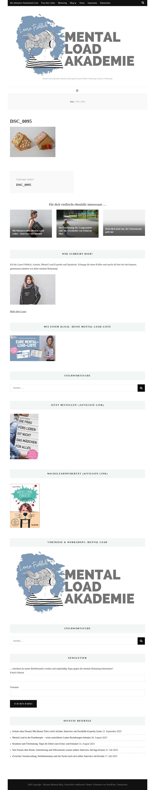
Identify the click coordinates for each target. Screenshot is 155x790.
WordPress (111, 784)
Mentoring (62, 3)
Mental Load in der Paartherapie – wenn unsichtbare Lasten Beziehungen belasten (51, 737)
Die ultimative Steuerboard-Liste (24, 3)
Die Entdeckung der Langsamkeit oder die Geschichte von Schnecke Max (75, 230)
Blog (72, 3)
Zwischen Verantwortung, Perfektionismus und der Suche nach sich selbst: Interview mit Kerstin (58, 756)
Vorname (14, 687)
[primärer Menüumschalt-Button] (77, 90)
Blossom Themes (85, 784)
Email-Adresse (17, 672)
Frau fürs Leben (48, 3)
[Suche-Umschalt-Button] (143, 3)
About (82, 3)
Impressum (92, 3)
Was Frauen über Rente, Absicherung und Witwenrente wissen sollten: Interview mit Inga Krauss (58, 750)
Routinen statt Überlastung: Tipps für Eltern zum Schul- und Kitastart (45, 743)
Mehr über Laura (18, 311)
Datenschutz (105, 3)
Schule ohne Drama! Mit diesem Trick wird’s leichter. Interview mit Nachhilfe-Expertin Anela (57, 731)
